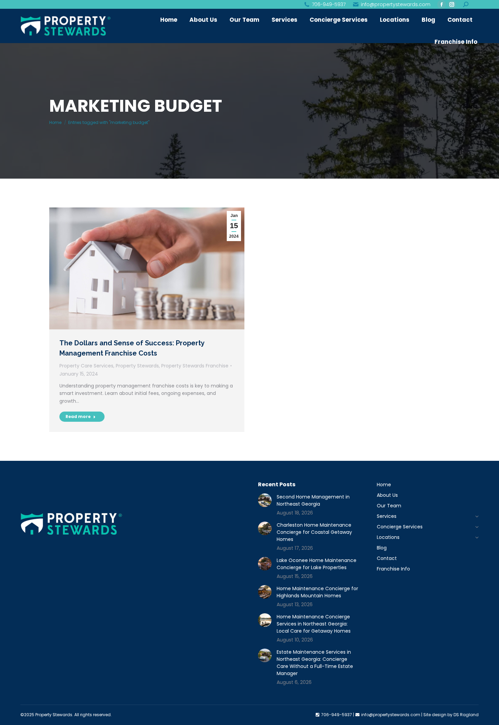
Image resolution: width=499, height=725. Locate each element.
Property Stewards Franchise (194, 365)
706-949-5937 (329, 4)
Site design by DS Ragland (451, 715)
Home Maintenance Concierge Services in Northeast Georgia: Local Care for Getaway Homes (314, 623)
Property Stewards (137, 365)
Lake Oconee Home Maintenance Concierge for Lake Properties (316, 564)
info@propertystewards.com (395, 4)
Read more (78, 416)
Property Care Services (86, 365)
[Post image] (265, 500)
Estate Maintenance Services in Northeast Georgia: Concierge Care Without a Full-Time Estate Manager (315, 663)
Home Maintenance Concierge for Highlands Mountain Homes (317, 592)
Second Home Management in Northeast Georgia (313, 500)
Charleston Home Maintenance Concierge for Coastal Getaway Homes (314, 532)
